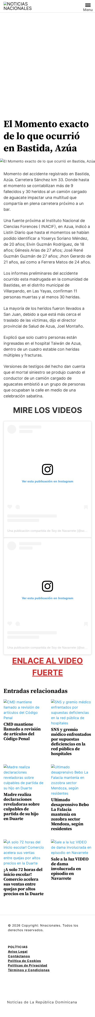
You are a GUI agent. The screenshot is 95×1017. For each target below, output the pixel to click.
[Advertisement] (47, 62)
